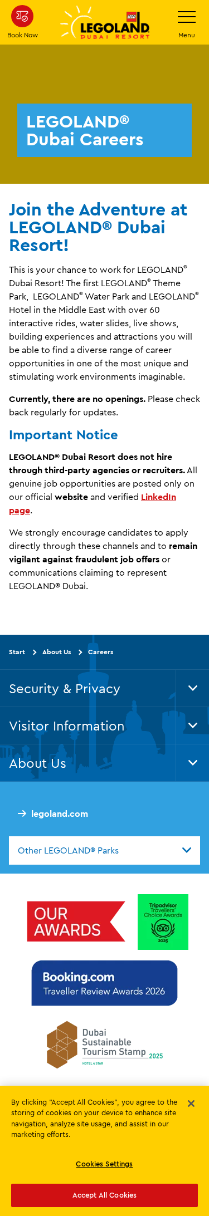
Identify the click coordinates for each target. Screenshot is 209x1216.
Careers (100, 652)
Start (17, 652)
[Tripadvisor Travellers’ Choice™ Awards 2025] (163, 922)
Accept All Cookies (104, 1194)
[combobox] (104, 850)
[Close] (191, 1103)
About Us (56, 652)
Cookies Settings (104, 1163)
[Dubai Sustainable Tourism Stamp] (105, 1044)
